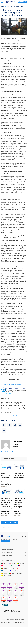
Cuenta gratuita (5, 541)
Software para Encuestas (13, 6)
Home (2, 6)
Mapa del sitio (4, 622)
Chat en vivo (14, 539)
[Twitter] (15, 425)
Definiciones (5, 546)
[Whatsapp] (20, 425)
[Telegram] (4, 430)
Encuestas (23, 6)
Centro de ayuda (7, 539)
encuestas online (5, 45)
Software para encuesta (7, 552)
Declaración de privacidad (13, 622)
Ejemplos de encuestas (7, 549)
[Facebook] (9, 425)
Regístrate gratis (22, 1)
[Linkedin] (4, 425)
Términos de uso (22, 622)
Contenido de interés (7, 555)
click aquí (8, 393)
